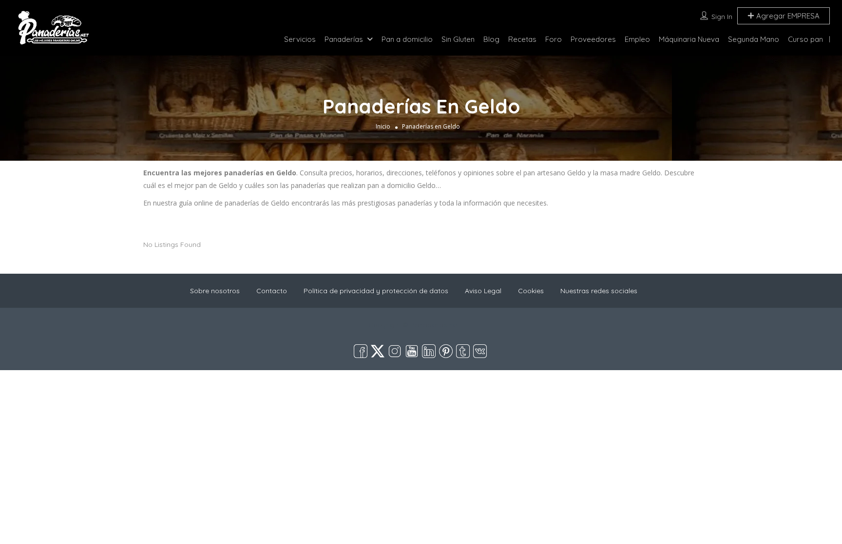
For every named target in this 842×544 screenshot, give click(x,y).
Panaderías (344, 39)
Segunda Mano (753, 39)
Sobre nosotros (215, 290)
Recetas (522, 39)
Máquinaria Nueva (689, 39)
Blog (491, 39)
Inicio (383, 126)
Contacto (271, 290)
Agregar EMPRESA (787, 15)
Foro (553, 39)
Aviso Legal (483, 290)
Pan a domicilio (407, 39)
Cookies (531, 290)
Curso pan (805, 39)
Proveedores (593, 39)
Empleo (637, 39)
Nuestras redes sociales (598, 290)
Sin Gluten (458, 39)
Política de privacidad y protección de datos (376, 290)
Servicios (300, 39)
